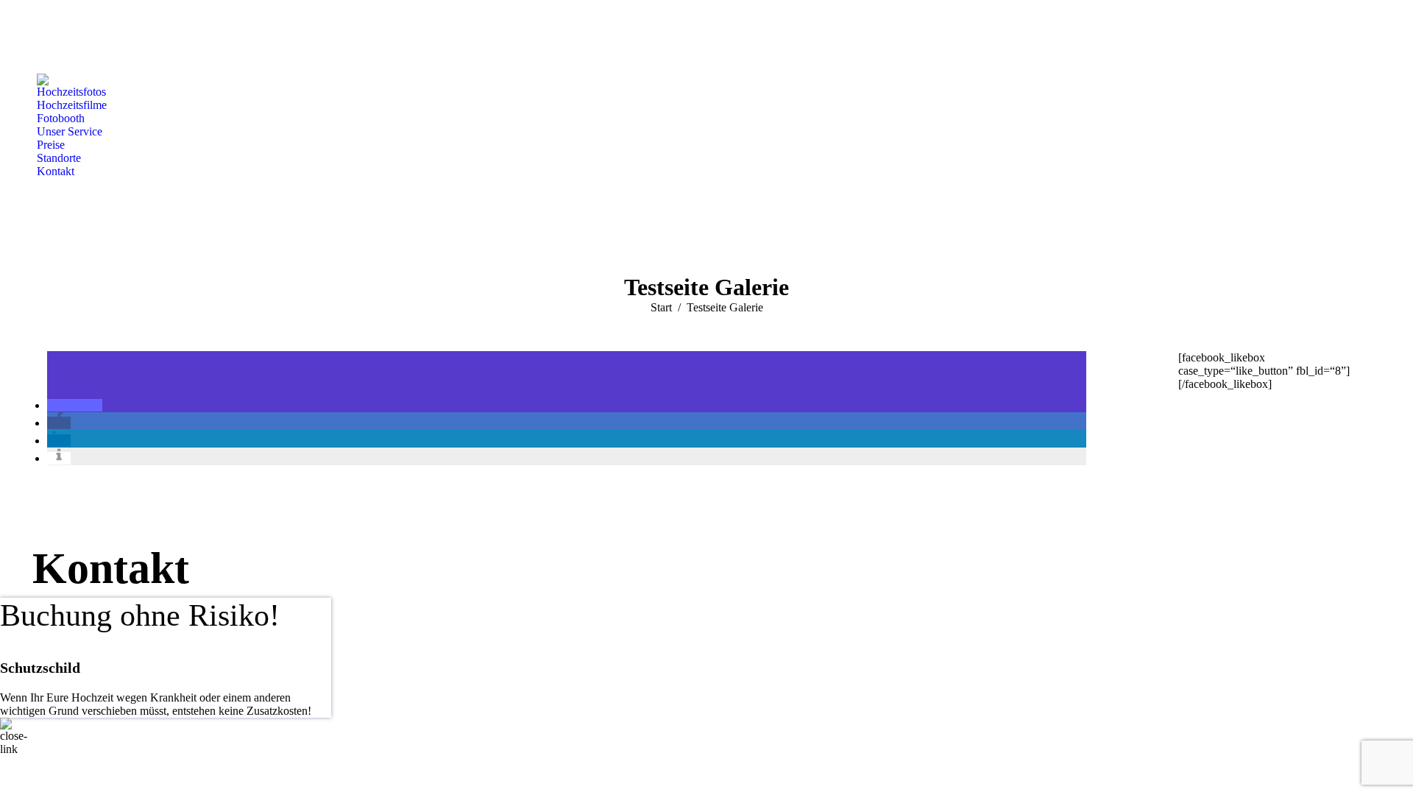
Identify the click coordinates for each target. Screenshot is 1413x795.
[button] (74, 405)
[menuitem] (71, 92)
